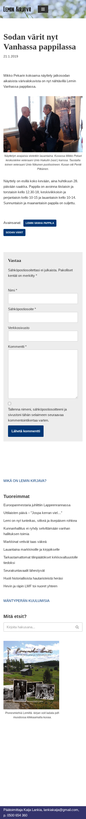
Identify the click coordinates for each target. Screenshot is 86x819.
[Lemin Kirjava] (17, 9)
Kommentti (17, 346)
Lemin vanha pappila (40, 223)
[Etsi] (77, 627)
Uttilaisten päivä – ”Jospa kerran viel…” (33, 513)
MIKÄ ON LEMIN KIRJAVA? (24, 481)
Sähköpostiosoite (22, 309)
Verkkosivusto (18, 328)
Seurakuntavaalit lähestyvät (24, 570)
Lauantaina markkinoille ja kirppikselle (31, 549)
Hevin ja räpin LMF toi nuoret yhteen (30, 586)
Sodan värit (14, 232)
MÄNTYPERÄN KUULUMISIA (26, 601)
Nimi (12, 290)
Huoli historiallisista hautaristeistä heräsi (33, 578)
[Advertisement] (37, 757)
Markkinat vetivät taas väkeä (25, 542)
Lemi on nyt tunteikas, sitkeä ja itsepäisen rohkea (40, 520)
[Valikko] (43, 9)
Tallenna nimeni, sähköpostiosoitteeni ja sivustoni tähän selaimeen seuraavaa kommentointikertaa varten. (37, 414)
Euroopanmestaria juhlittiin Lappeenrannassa (37, 505)
